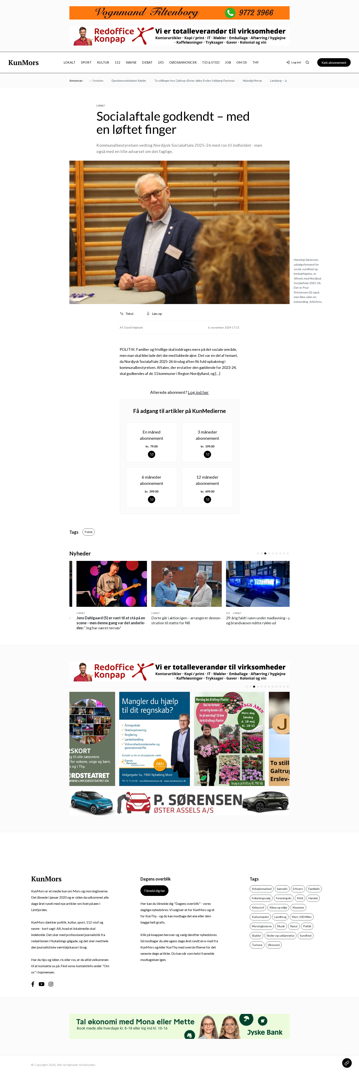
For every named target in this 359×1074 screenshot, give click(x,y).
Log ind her (198, 392)
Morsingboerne (262, 926)
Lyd (161, 62)
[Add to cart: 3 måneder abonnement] (207, 454)
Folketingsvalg (261, 898)
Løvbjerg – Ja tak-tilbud (266, 80)
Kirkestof (258, 907)
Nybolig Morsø (233, 80)
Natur (294, 926)
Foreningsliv (283, 898)
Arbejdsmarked (262, 888)
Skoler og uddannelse (280, 935)
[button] (258, 553)
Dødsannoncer (183, 62)
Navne (131, 62)
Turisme (257, 945)
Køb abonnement (334, 62)
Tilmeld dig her (154, 891)
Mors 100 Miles (302, 917)
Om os (241, 62)
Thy (255, 62)
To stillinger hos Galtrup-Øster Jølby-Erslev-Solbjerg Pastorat (175, 80)
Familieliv (314, 888)
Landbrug (280, 917)
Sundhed (305, 935)
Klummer (298, 907)
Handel (313, 898)
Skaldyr (256, 935)
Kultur (103, 62)
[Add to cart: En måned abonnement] (151, 454)
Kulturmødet (260, 917)
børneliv (282, 888)
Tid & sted (211, 62)
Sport (86, 62)
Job (228, 62)
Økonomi (274, 945)
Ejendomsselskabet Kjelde (110, 80)
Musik (281, 926)
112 (117, 62)
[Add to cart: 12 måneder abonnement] (207, 499)
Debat (147, 62)
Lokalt (70, 62)
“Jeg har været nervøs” (103, 623)
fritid (300, 898)
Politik (89, 532)
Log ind (296, 62)
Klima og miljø (278, 907)
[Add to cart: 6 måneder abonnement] (151, 499)
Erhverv (298, 888)
